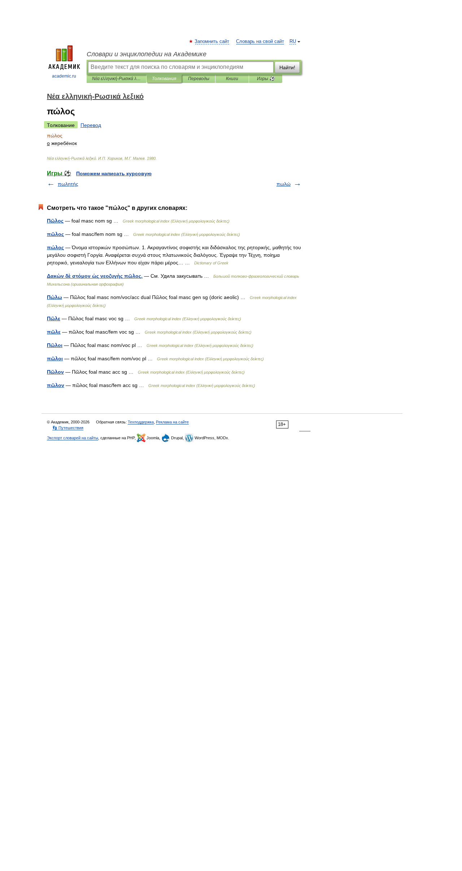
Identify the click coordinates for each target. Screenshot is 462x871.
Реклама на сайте (172, 422)
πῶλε (54, 332)
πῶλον (55, 385)
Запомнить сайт (212, 41)
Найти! (287, 67)
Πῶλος (55, 221)
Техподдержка (141, 422)
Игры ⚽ (266, 78)
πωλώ (283, 184)
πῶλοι (55, 358)
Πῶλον (55, 372)
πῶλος (55, 234)
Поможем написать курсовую (114, 173)
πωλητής (68, 184)
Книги (232, 78)
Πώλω (54, 297)
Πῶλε (53, 318)
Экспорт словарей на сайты (72, 438)
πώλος (55, 247)
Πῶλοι (54, 345)
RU (292, 41)
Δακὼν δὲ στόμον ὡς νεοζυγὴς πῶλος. (95, 276)
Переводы (198, 78)
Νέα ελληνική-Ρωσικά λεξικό (116, 78)
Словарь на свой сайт (260, 41)
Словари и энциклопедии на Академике (146, 54)
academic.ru (64, 76)
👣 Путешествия (67, 428)
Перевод (90, 125)
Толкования (164, 78)
